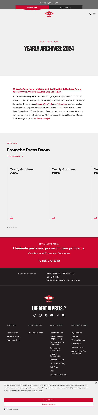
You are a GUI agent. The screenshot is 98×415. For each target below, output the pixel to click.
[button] (11, 409)
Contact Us (76, 343)
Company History (57, 363)
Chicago (39, 103)
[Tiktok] (34, 315)
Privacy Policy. (38, 390)
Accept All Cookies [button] (48, 400)
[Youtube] (51, 315)
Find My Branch (78, 340)
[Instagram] (40, 315)
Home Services (13, 340)
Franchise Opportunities (56, 354)
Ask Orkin (54, 367)
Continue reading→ (41, 118)
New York (48, 103)
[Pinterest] (57, 315)
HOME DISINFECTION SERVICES (60, 273)
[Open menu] (94, 13)
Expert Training (56, 332)
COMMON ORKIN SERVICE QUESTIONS (63, 280)
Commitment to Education (57, 343)
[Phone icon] (90, 13)
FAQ (52, 370)
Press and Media (13, 156)
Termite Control (14, 336)
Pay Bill (74, 336)
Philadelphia (62, 103)
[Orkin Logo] (49, 14)
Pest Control (12, 332)
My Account (76, 332)
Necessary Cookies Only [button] (48, 404)
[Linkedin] (63, 315)
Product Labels (77, 347)
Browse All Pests (35, 332)
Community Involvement (55, 349)
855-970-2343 (51, 260)
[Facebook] (46, 315)
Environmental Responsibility (56, 337)
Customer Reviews (58, 374)
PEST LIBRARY (52, 276)
